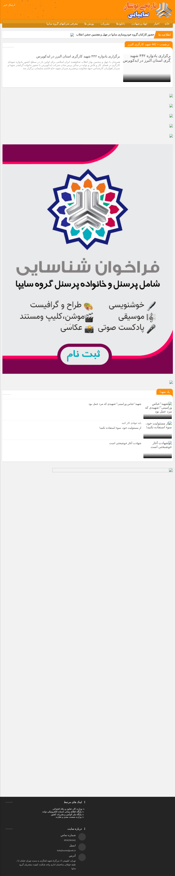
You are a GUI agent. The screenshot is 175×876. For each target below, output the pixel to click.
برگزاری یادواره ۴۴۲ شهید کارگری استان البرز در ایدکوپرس (78, 56)
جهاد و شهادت (139, 23)
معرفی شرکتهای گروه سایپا (62, 23)
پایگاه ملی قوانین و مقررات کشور (66, 814)
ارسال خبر (9, 4)
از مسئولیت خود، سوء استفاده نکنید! (120, 427)
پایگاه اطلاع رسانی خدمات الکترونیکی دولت (62, 811)
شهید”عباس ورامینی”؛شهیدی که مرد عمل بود (115, 403)
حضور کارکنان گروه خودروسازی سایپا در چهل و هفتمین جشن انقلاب (115, 34)
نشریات (105, 23)
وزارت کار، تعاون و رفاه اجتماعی (67, 809)
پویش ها (89, 23)
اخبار (156, 23)
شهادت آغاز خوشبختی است (125, 443)
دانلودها (120, 23)
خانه (167, 23)
